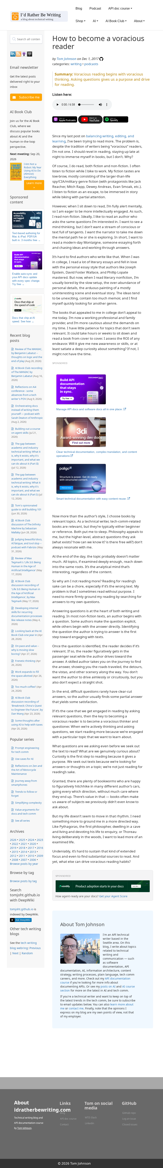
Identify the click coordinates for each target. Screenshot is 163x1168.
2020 (33, 844)
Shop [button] (79, 21)
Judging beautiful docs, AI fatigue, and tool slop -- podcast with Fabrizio (26, 543)
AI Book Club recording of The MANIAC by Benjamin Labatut (26, 372)
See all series (22, 820)
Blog (79, 8)
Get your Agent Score (113, 896)
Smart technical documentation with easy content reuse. (91, 498)
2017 (31, 848)
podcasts (91, 64)
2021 (24, 844)
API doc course (68, 1118)
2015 (15, 852)
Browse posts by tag (23, 881)
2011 (22, 856)
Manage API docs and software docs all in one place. (89, 409)
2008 (15, 860)
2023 (40, 840)
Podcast (95, 8)
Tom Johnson (66, 58)
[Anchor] (40, 67)
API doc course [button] (119, 8)
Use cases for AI (24, 759)
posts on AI (108, 986)
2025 (22, 840)
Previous (35, 948)
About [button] (138, 21)
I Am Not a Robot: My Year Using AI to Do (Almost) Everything (32, 170)
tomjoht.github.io (21, 909)
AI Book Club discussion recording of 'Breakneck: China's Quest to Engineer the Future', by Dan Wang (27, 705)
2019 (13, 848)
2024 (31, 840)
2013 (33, 852)
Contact (64, 1124)
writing (76, 64)
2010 (31, 856)
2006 (33, 860)
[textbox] (26, 39)
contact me (76, 1008)
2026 (13, 840)
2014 (24, 852)
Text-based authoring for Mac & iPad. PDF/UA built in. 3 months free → (26, 237)
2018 (22, 848)
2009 (40, 856)
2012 (13, 856)
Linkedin (89, 1123)
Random (27, 953)
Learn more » (34, 185)
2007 (24, 860)
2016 (40, 848)
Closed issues (129, 1124)
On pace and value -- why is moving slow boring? (25, 650)
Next (15, 953)
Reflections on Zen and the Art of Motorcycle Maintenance (26, 770)
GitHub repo (129, 1113)
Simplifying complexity (28, 802)
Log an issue (129, 1118)
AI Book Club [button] (115, 21)
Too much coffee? (25, 686)
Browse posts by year (24, 864)
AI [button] (94, 21)
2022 (15, 844)
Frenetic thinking (25, 661)
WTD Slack (91, 1117)
